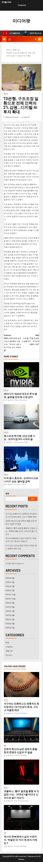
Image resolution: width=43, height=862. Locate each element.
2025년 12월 (10, 594)
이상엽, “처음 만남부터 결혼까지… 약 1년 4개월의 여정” (30, 339)
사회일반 (9, 647)
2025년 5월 (10, 619)
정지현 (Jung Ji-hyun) (21, 442)
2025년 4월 (10, 624)
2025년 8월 (10, 607)
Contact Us (22, 5)
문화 (7, 643)
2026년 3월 (10, 586)
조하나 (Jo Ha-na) (21, 484)
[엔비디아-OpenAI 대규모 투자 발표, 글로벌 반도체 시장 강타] (21, 374)
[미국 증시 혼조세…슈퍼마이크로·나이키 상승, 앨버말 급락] (21, 459)
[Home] (4, 39)
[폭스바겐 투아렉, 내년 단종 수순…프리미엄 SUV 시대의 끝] (21, 416)
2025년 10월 (10, 599)
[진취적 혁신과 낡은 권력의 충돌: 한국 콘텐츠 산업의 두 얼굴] (21, 730)
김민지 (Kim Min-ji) (21, 400)
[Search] (35, 39)
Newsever (32, 856)
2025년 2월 (10, 628)
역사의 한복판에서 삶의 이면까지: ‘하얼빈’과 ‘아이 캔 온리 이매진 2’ (20, 840)
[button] (9, 39)
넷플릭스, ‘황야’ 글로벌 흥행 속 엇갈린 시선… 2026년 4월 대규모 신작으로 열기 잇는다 (21, 531)
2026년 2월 (10, 590)
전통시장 (5, 93)
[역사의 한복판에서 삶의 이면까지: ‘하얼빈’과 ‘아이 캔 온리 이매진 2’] (21, 817)
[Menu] (9, 39)
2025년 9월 (10, 603)
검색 (7, 493)
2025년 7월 (10, 611)
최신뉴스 (9, 655)
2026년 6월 (10, 578)
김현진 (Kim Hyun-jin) (12, 117)
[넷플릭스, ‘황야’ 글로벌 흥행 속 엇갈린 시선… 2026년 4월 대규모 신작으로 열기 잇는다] (21, 772)
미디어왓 (21, 20)
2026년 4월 (10, 582)
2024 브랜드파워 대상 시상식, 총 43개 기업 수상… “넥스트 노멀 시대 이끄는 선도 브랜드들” (12, 342)
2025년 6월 (10, 615)
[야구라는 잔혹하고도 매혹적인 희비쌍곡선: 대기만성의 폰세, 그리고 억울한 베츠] (21, 684)
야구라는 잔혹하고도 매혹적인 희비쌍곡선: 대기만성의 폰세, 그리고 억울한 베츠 (21, 707)
